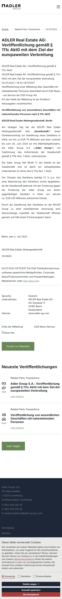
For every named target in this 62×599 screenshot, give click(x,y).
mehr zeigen (13, 446)
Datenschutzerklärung (24, 559)
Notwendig (10, 576)
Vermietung (8, 527)
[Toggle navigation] (58, 6)
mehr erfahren (17, 396)
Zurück (5, 29)
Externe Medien (43, 576)
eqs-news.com (31, 280)
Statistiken (26, 576)
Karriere (6, 533)
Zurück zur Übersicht (18, 346)
